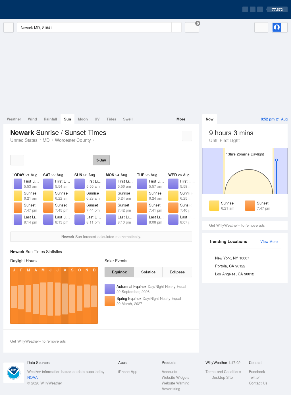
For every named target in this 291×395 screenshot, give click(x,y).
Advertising (171, 388)
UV (97, 119)
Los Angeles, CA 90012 (234, 274)
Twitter (254, 377)
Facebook (257, 371)
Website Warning (175, 383)
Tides (111, 119)
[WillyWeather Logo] (30, 9)
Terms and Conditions (223, 371)
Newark (97, 139)
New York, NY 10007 (232, 258)
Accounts (169, 371)
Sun (67, 119)
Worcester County (73, 140)
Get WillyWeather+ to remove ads (237, 225)
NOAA (32, 377)
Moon (83, 119)
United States (24, 140)
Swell (128, 119)
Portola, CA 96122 (230, 266)
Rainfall (50, 119)
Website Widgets (176, 377)
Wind (32, 119)
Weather (14, 119)
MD (46, 140)
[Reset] (166, 27)
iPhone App (127, 371)
